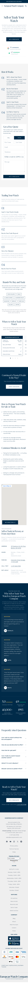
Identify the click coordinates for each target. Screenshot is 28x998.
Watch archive (14, 910)
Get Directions (9, 522)
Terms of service (14, 849)
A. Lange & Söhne (8, 297)
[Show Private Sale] (17, 358)
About (14, 921)
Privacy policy (14, 845)
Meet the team (14, 924)
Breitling (21, 301)
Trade (19, 137)
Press (14, 930)
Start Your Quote (14, 386)
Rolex (19, 294)
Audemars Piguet (19, 297)
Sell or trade (14, 907)
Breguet (14, 301)
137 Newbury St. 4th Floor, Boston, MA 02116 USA (14, 827)
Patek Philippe (11, 294)
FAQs (14, 852)
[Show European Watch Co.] (10, 358)
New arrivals (14, 901)
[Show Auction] (13, 358)
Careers (14, 927)
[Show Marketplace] (15, 358)
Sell (8, 137)
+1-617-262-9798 (16, 566)
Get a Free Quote (14, 39)
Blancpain (6, 301)
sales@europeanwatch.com (14, 837)
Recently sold (14, 904)
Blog (14, 918)
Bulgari (11, 304)
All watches (14, 898)
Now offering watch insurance (14, 1)
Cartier (17, 304)
